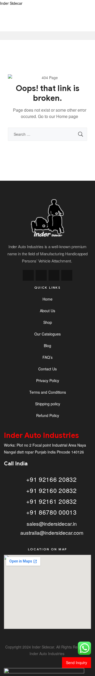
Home (47, 299)
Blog (47, 345)
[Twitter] (54, 275)
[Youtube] (66, 275)
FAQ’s (47, 357)
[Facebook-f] (28, 275)
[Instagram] (41, 275)
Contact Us (47, 368)
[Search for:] (47, 134)
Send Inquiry (76, 662)
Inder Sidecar (11, 3)
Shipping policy (47, 403)
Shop (47, 322)
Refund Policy (47, 415)
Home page (67, 116)
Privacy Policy (47, 380)
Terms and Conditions (47, 392)
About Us (47, 310)
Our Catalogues (47, 334)
